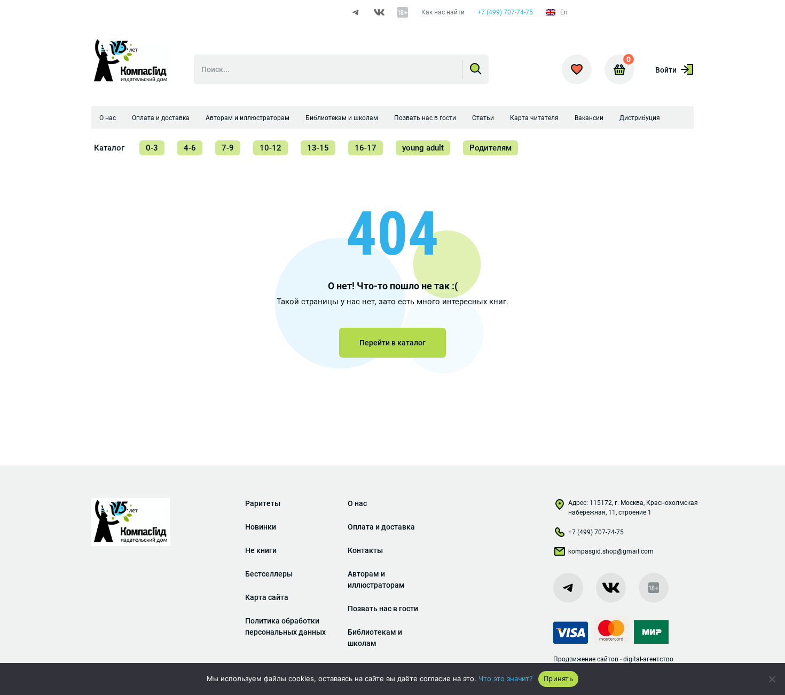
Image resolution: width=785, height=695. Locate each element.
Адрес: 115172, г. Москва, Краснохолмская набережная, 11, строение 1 (633, 507)
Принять (558, 678)
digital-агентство (648, 659)
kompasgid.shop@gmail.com (611, 551)
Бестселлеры (269, 574)
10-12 (270, 148)
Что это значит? (505, 678)
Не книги (261, 550)
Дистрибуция (639, 118)
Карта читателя (534, 118)
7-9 (228, 148)
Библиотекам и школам (341, 118)
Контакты (365, 550)
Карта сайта (266, 597)
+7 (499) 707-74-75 (505, 12)
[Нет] (771, 679)
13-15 (318, 148)
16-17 (365, 148)
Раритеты (262, 503)
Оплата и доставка (161, 118)
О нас (107, 118)
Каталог (109, 148)
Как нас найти (443, 12)
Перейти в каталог (392, 342)
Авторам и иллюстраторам (247, 118)
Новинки (260, 527)
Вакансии (589, 118)
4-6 (190, 148)
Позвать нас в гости (425, 118)
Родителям (490, 148)
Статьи (483, 118)
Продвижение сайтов (585, 659)
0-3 (152, 148)
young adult (423, 148)
